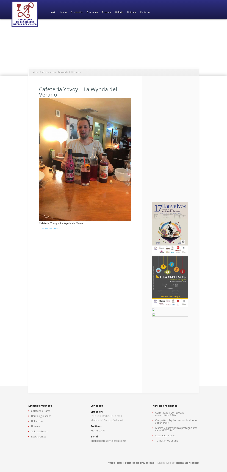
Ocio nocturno (39, 431)
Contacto (145, 12)
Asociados (92, 12)
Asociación (76, 12)
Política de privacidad (139, 462)
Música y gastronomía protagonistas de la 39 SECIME (176, 429)
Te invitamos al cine (166, 440)
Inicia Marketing (187, 462)
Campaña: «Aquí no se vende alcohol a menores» (176, 421)
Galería (119, 12)
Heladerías (37, 421)
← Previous (45, 228)
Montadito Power (165, 435)
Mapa (63, 12)
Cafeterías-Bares (40, 410)
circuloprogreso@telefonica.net (108, 440)
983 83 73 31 (97, 430)
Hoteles (35, 426)
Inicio (53, 12)
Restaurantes (38, 436)
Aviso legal (115, 462)
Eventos (106, 12)
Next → (57, 228)
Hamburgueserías (41, 416)
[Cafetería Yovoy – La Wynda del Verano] (85, 220)
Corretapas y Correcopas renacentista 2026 (169, 414)
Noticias (131, 12)
